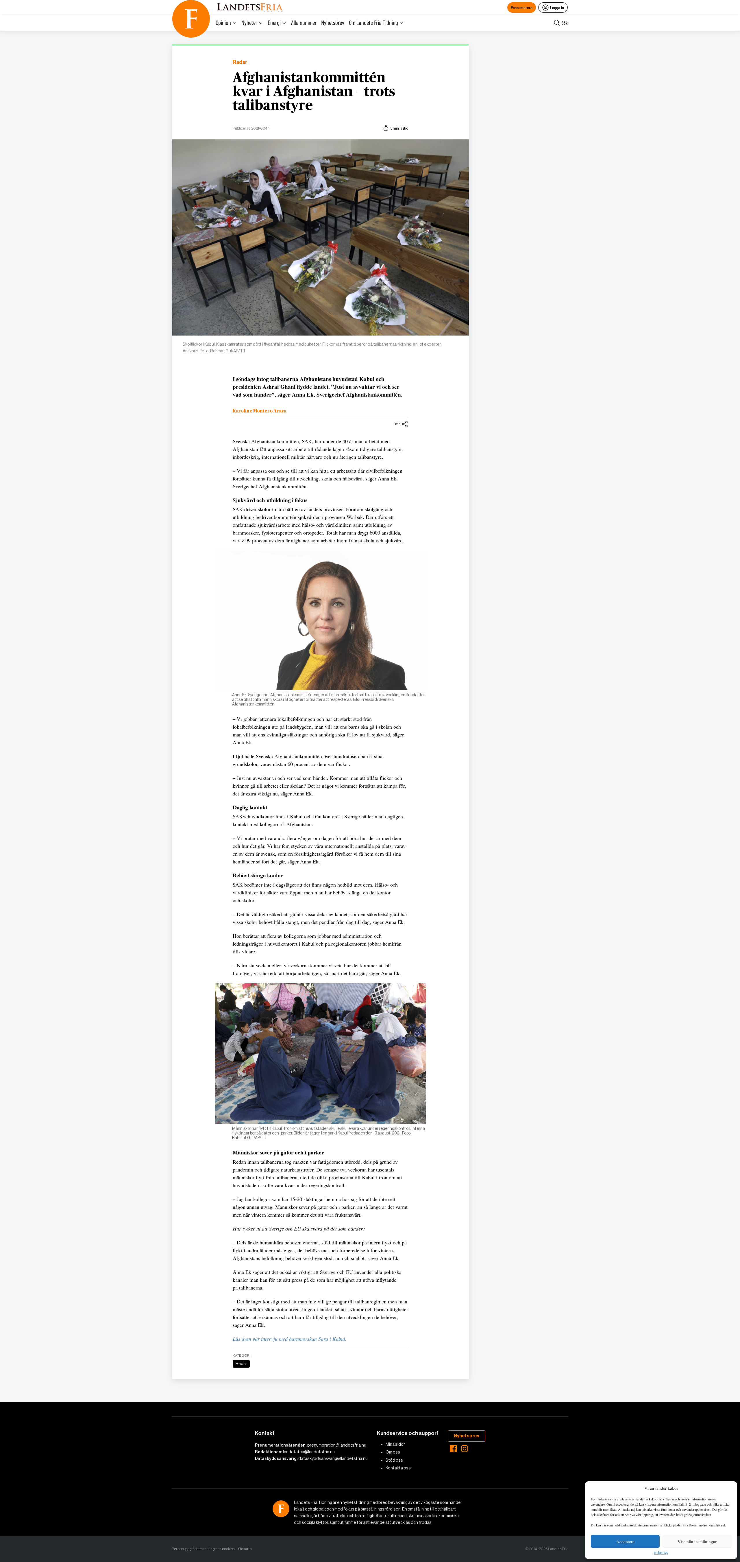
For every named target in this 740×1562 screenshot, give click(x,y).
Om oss (393, 1452)
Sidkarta (245, 1549)
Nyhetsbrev (332, 22)
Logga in (557, 7)
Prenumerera (521, 7)
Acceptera (625, 1541)
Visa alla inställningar (697, 1541)
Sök (565, 22)
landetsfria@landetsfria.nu (309, 1451)
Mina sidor (395, 1444)
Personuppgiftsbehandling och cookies (203, 1549)
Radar (240, 62)
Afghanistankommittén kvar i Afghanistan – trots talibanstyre (314, 92)
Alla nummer (304, 22)
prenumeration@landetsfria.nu (336, 1445)
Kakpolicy (661, 1553)
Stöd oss (394, 1460)
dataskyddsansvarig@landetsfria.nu (333, 1458)
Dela (397, 424)
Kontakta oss (398, 1468)
